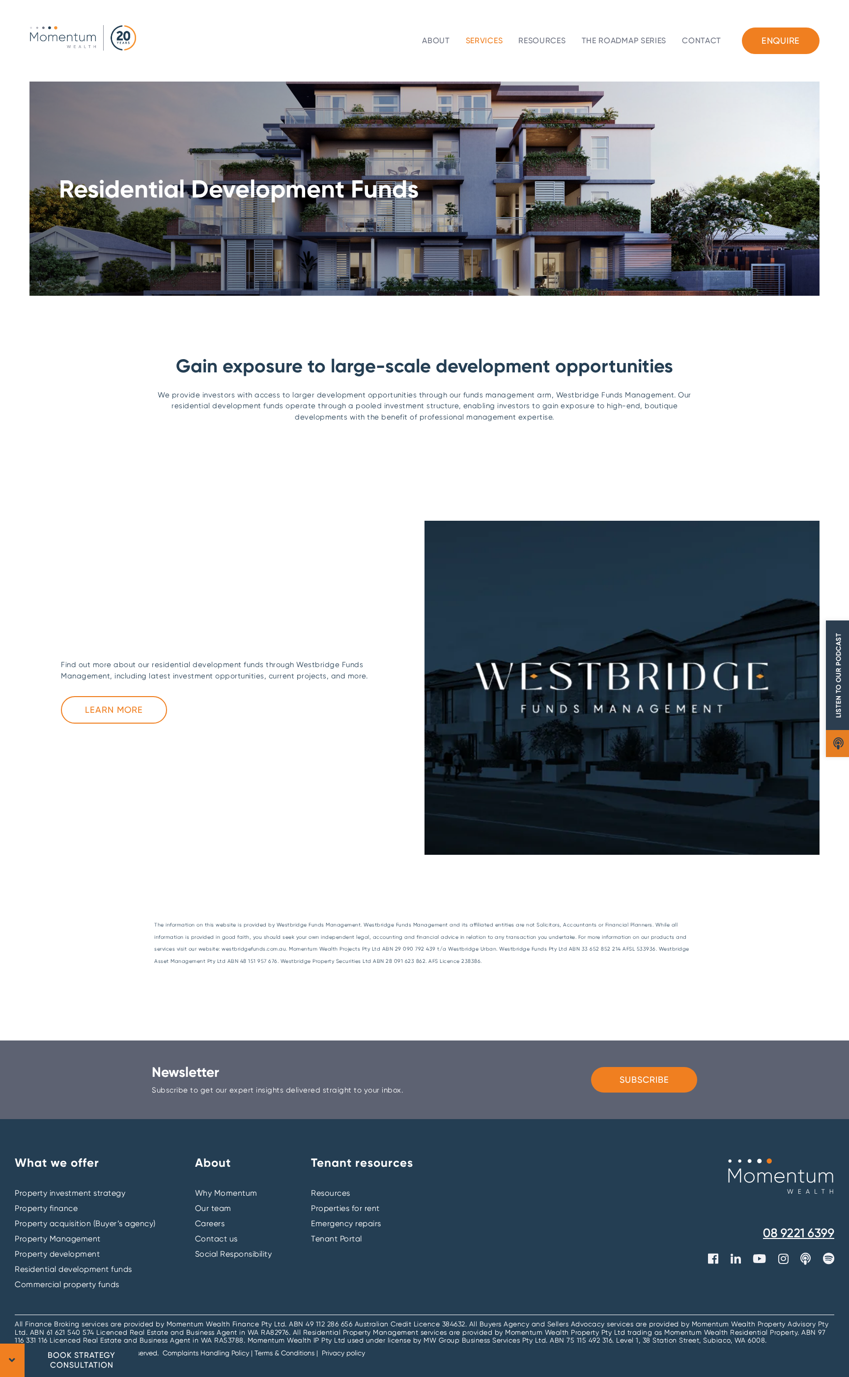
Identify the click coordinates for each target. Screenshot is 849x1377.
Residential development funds (73, 1269)
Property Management (58, 1238)
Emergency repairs (346, 1223)
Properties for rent (345, 1208)
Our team (213, 1208)
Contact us (216, 1238)
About (436, 40)
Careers (210, 1223)
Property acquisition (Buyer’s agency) (85, 1223)
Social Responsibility (233, 1254)
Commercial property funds (67, 1284)
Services (484, 40)
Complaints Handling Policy (207, 1353)
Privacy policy (343, 1353)
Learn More (114, 709)
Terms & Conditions (284, 1353)
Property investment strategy (70, 1193)
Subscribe (644, 1079)
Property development (57, 1254)
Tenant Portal (336, 1238)
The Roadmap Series (624, 40)
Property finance (46, 1208)
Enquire (781, 40)
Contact (701, 40)
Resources (542, 40)
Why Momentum (226, 1193)
